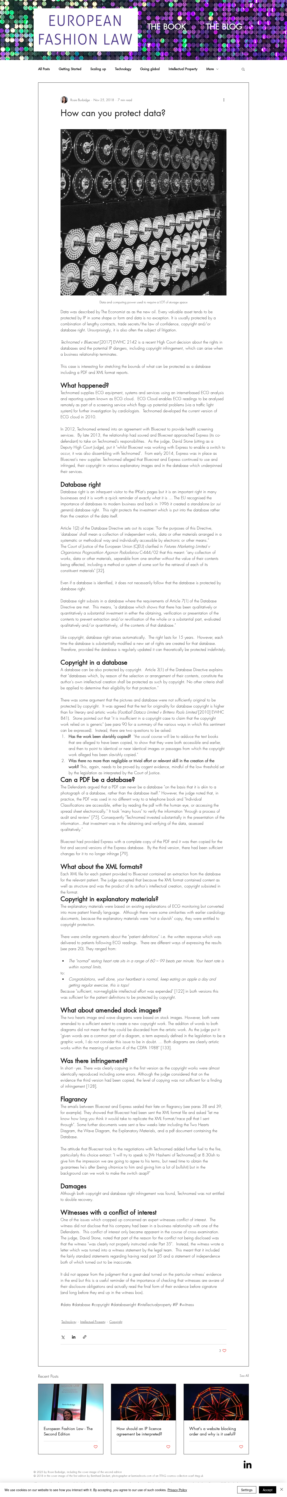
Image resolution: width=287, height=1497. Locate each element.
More (210, 69)
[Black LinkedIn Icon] (247, 1464)
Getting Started (70, 69)
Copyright (115, 1322)
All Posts (44, 69)
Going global (150, 69)
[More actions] (223, 99)
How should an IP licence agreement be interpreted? (139, 1431)
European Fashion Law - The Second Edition (68, 1431)
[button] (243, 69)
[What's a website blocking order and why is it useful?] (216, 1402)
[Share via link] (85, 1337)
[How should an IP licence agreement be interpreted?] (143, 1402)
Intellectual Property (183, 69)
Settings (246, 1490)
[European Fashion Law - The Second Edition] (70, 1402)
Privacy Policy (177, 1490)
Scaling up (98, 69)
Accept (267, 1490)
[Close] (281, 1489)
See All (244, 1375)
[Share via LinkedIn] (74, 1337)
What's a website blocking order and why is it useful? (212, 1431)
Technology (123, 69)
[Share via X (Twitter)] (63, 1337)
